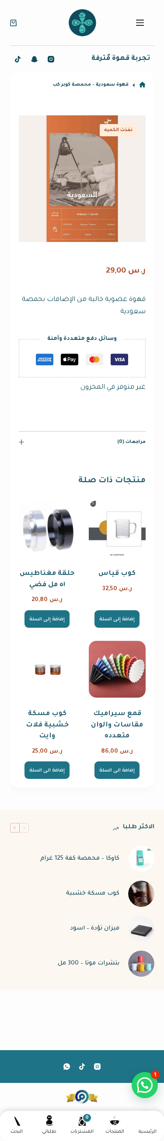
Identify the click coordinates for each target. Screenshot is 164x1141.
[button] (145, 1085)
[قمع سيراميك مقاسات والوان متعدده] (117, 669)
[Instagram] (51, 59)
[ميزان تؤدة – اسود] (141, 929)
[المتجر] (142, 85)
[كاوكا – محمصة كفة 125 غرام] (141, 859)
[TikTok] (17, 59)
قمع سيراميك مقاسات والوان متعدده (117, 725)
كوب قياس (117, 573)
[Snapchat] (34, 59)
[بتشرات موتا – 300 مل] (141, 964)
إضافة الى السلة (117, 770)
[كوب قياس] (117, 529)
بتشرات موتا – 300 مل (88, 963)
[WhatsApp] (66, 1066)
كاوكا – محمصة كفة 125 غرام (79, 858)
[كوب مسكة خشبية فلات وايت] (47, 669)
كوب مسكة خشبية (92, 893)
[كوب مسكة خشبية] (141, 894)
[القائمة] (140, 23)
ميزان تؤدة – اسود (94, 928)
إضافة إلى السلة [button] (117, 619)
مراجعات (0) (131, 442)
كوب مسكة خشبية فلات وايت (47, 725)
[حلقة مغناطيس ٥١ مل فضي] (47, 529)
